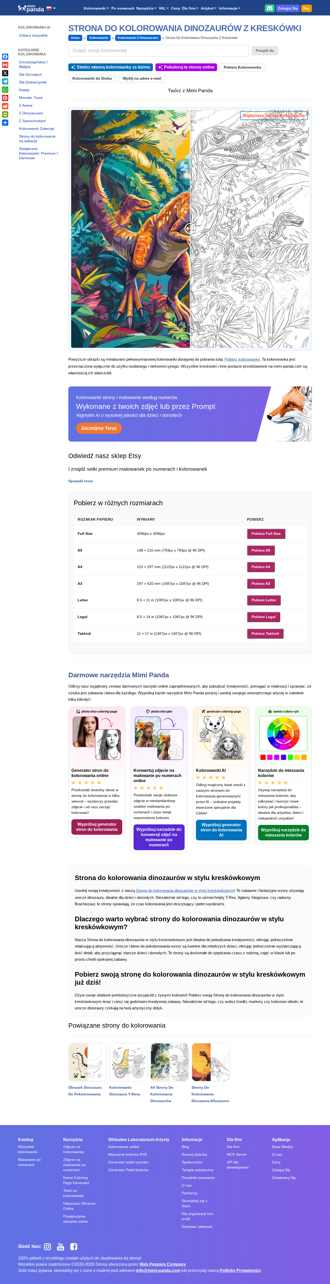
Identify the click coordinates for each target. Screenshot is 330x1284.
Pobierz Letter (264, 600)
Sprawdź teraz (80, 481)
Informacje (228, 8)
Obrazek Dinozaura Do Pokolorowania (85, 1090)
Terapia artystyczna (197, 1170)
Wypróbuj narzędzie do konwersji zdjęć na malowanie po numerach (159, 837)
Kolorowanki (95, 8)
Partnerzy (189, 1193)
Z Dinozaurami (31, 113)
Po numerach (123, 8)
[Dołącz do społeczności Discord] (270, 8)
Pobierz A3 (261, 583)
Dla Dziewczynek (33, 82)
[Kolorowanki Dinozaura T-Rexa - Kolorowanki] (128, 1062)
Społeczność (192, 1162)
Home (75, 38)
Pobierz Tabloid (265, 633)
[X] (5, 73)
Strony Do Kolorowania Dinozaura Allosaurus (210, 1094)
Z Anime (25, 105)
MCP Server (237, 1154)
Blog (185, 1147)
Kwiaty (24, 90)
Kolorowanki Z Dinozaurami (138, 38)
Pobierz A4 (261, 567)
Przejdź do (265, 50)
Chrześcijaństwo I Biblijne (33, 64)
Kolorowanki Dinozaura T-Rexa (124, 1090)
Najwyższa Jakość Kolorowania (274, 115)
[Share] (5, 123)
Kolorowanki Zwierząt (36, 128)
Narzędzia (144, 8)
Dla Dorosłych (30, 74)
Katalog (25, 1139)
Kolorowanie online (123, 1147)
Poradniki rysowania (198, 1178)
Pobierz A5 (261, 550)
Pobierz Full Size (266, 533)
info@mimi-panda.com (158, 1270)
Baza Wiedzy (282, 1147)
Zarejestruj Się (284, 1178)
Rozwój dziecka (194, 1154)
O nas (187, 1185)
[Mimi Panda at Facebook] (75, 1246)
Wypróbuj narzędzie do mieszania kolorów (283, 832)
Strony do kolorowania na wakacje (37, 138)
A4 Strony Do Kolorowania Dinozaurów (162, 1094)
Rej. (306, 8)
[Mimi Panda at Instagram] (49, 1246)
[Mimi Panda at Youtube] (62, 1246)
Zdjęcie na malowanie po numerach (74, 1165)
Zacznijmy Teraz (99, 428)
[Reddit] (5, 106)
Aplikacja (281, 1139)
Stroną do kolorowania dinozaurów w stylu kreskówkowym (185, 890)
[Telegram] (5, 81)
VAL (162, 8)
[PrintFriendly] (5, 114)
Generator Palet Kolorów (128, 1170)
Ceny (175, 8)
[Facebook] (5, 57)
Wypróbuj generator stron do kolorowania (97, 827)
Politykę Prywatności (240, 1270)
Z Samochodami (32, 121)
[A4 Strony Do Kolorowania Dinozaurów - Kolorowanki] (169, 1062)
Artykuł (207, 8)
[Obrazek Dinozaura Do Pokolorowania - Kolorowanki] (87, 1062)
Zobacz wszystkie (33, 35)
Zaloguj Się (288, 8)
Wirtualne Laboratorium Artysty (138, 1139)
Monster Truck (31, 98)
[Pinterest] (5, 98)
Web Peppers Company (162, 1264)
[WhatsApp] (5, 90)
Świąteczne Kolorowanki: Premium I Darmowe (38, 153)
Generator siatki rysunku (128, 1162)
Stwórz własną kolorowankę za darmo (113, 67)
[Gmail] (5, 65)
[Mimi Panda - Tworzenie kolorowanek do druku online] (31, 9)
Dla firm (188, 8)
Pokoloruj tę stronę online (189, 67)
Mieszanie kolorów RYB (127, 1154)
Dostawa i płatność (197, 1226)
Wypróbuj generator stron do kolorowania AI (221, 830)
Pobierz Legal (264, 617)
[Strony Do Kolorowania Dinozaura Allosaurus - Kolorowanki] (211, 1062)
